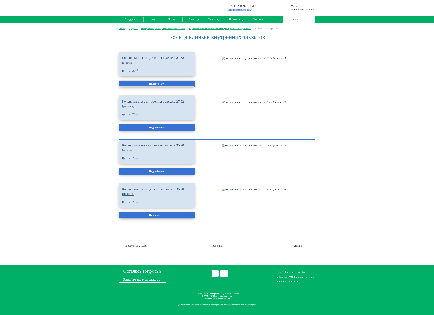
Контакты (258, 19)
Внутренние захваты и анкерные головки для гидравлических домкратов (220, 28)
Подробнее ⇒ (157, 83)
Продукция (131, 19)
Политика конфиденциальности (217, 299)
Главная (122, 28)
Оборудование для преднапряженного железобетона (163, 28)
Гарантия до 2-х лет (136, 245)
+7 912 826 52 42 (291, 272)
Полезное (234, 19)
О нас (192, 19)
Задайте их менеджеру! (142, 279)
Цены (153, 19)
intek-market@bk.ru (288, 281)
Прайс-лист (217, 245)
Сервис (212, 19)
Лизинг (172, 19)
